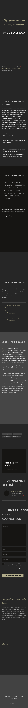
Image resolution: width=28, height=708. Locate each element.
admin (5, 66)
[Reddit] (14, 441)
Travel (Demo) (7, 436)
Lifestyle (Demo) (16, 68)
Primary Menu (25, 2)
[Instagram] (14, 690)
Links (22, 696)
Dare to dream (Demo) (16, 491)
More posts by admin (11, 469)
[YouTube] (16, 690)
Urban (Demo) (16, 436)
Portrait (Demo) (17, 434)
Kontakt (15, 696)
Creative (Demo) (6, 68)
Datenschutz (14, 698)
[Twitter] (5, 441)
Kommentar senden (13, 575)
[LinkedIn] (11, 441)
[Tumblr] (9, 441)
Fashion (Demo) (7, 434)
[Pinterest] (7, 441)
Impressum (7, 696)
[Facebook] (2, 441)
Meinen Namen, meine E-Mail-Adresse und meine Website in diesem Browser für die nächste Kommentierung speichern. (15, 566)
